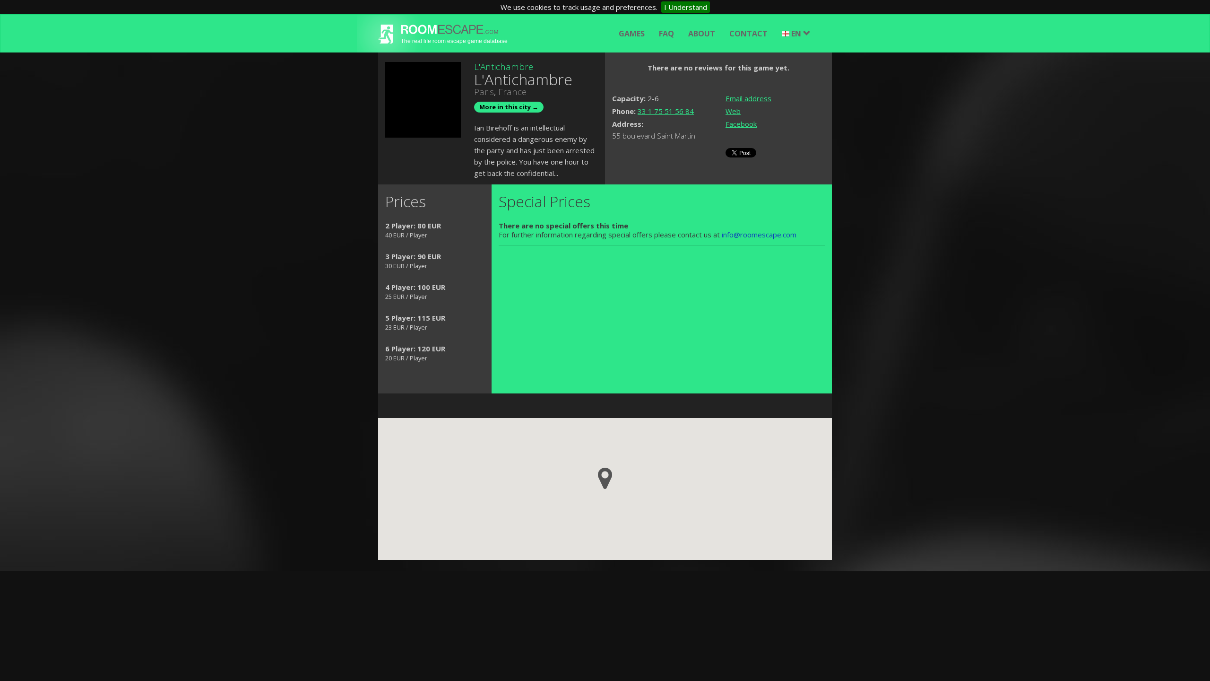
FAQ (666, 33)
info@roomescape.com (759, 234)
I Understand (685, 7)
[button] (605, 478)
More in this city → (508, 107)
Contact (748, 33)
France (512, 92)
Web (733, 111)
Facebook (741, 124)
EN (797, 33)
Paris (484, 92)
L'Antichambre (503, 67)
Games (632, 33)
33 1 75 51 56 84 (666, 111)
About (701, 33)
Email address (748, 98)
